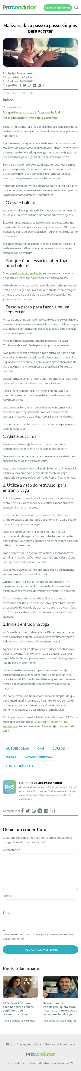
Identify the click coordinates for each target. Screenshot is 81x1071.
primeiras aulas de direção (25, 273)
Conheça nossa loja (29, 1044)
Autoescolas (17, 748)
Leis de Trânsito (19, 766)
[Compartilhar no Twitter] (24, 85)
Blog (9, 1044)
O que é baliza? (13, 107)
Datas (11, 757)
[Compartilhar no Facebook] (20, 85)
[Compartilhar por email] (44, 85)
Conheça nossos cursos (57, 7)
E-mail (8, 912)
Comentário (11, 849)
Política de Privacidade (60, 1044)
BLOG (6, 93)
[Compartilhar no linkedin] (39, 85)
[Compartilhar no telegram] (34, 85)
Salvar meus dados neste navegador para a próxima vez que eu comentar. (38, 936)
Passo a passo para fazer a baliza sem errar (30, 117)
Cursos (58, 748)
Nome (8, 895)
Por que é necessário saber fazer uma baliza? (31, 112)
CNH (15, 93)
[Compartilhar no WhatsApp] (29, 85)
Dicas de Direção (38, 757)
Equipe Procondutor (20, 73)
